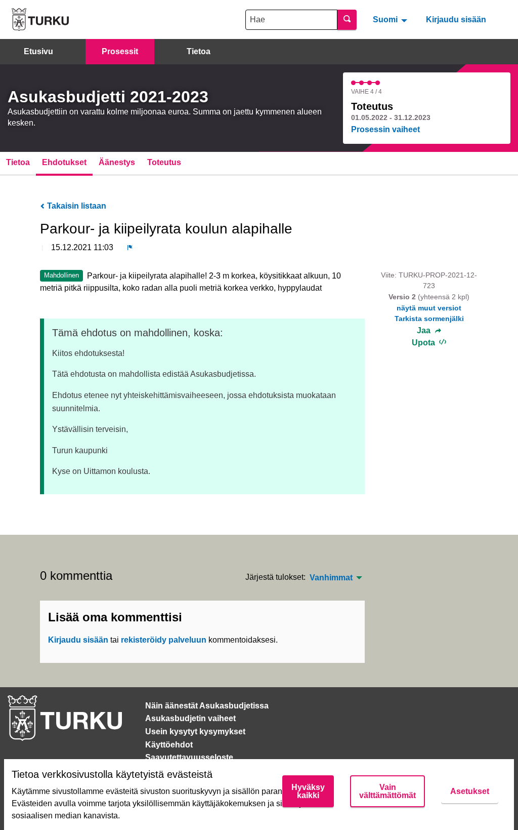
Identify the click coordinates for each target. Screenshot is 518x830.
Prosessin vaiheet (385, 129)
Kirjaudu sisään (456, 19)
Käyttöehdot (169, 744)
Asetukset (469, 791)
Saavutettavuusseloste (189, 757)
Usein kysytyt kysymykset (195, 731)
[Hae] (347, 20)
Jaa (425, 331)
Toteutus (164, 162)
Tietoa (198, 51)
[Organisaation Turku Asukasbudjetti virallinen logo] (40, 19)
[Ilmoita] (130, 248)
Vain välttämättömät (387, 791)
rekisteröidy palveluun (163, 640)
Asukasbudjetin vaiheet (190, 718)
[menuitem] (391, 19)
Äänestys (117, 162)
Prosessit (120, 51)
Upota (424, 342)
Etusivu (38, 51)
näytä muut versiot (429, 308)
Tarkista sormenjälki (429, 318)
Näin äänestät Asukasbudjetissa (207, 705)
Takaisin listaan (75, 206)
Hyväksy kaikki (308, 791)
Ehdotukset (64, 162)
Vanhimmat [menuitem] (331, 578)
